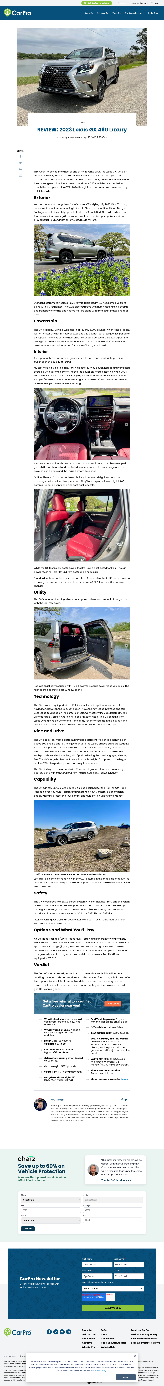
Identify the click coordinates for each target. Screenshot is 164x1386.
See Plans (27, 1228)
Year (23, 1206)
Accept (125, 1377)
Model (85, 1195)
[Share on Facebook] (20, 156)
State (23, 1216)
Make (23, 1195)
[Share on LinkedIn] (20, 169)
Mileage (86, 1206)
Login (156, 3)
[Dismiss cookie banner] (135, 1356)
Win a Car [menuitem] (116, 13)
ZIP (84, 1216)
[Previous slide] (37, 262)
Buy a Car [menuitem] (89, 13)
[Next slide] (126, 262)
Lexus (82, 122)
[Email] (20, 175)
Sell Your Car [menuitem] (103, 13)
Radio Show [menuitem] (153, 13)
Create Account (140, 3)
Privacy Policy (100, 1370)
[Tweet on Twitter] (20, 162)
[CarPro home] (27, 13)
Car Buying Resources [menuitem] (135, 13)
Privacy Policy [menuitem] (25, 1356)
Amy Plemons (75, 137)
